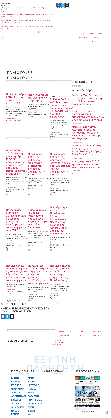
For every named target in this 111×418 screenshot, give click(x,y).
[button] (2, 37)
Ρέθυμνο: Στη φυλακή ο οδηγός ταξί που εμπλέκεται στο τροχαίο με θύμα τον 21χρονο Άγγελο (88, 115)
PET (104, 37)
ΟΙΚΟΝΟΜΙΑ (83, 37)
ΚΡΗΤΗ (83, 33)
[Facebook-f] (58, 5)
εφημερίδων (91, 411)
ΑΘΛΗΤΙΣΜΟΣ (95, 37)
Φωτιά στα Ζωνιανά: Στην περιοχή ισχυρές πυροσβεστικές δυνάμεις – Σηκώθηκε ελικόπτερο (87, 150)
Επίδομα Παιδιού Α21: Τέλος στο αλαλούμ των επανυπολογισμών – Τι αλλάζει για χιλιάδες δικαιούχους (61, 108)
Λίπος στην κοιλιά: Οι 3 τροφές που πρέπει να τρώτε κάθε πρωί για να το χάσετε (87, 165)
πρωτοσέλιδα (84, 411)
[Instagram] (67, 5)
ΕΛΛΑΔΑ (92, 33)
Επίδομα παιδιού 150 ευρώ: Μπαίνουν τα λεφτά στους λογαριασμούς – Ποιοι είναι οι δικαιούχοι (37, 218)
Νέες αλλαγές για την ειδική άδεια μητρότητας (38, 97)
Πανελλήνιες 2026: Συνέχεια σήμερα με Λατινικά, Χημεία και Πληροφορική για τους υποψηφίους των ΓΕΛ (60, 164)
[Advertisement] (55, 57)
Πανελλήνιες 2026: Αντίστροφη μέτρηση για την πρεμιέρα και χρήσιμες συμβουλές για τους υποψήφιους (38, 274)
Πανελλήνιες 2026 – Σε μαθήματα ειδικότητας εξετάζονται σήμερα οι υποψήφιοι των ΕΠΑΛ (37, 164)
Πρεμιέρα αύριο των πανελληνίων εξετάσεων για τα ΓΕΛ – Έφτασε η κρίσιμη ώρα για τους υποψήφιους (17, 273)
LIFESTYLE (92, 41)
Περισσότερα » (11, 119)
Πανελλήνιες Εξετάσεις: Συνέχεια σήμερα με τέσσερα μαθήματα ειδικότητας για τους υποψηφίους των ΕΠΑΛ (16, 220)
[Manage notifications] (107, 412)
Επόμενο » (31, 301)
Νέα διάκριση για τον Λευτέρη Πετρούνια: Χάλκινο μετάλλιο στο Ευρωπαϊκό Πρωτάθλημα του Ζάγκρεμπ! (86, 132)
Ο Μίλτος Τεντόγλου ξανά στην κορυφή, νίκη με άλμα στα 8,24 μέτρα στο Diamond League (88, 99)
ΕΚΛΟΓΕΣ (101, 33)
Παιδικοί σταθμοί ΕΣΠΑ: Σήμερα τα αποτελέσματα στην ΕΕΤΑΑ (16, 99)
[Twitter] (63, 5)
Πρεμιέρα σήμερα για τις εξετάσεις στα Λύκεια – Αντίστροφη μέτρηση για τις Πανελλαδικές (60, 273)
